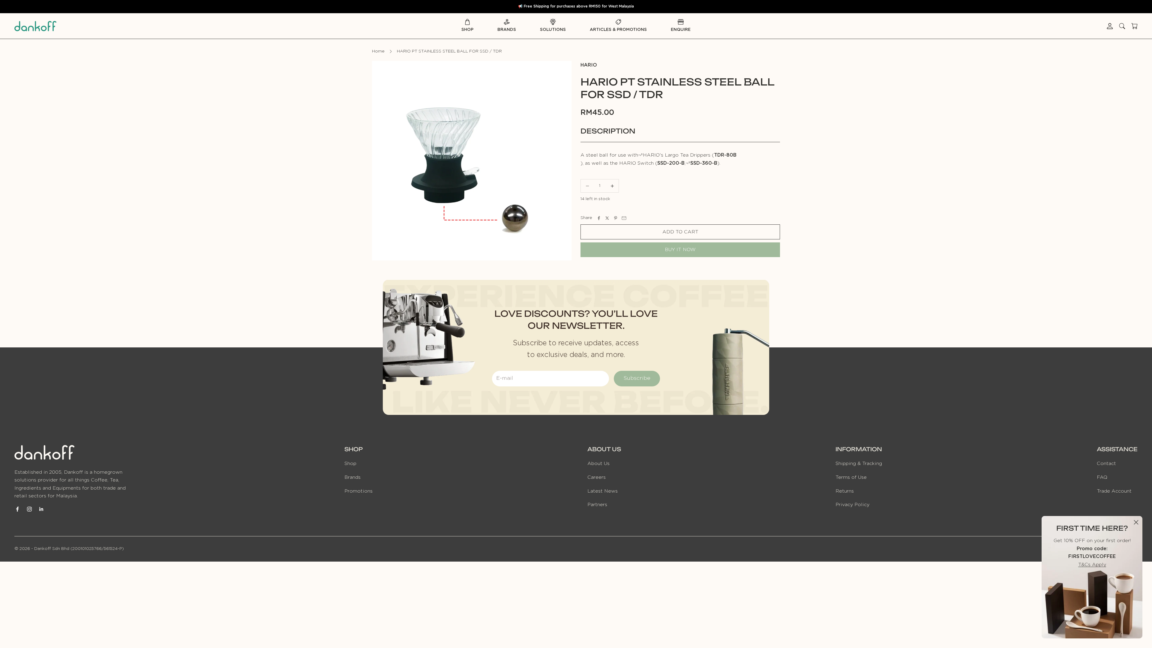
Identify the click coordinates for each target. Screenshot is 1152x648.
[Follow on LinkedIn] (41, 509)
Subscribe (636, 378)
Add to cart (680, 232)
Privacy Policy (852, 504)
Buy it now (680, 249)
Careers (596, 477)
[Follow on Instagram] (29, 509)
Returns (845, 491)
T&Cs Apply (1092, 564)
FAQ (1102, 477)
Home (378, 51)
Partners (597, 504)
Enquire (681, 30)
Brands (506, 30)
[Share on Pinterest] (615, 218)
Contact (1106, 463)
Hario (588, 65)
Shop (467, 30)
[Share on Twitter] (607, 218)
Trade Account (1114, 491)
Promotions (358, 491)
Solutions (553, 30)
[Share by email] (624, 218)
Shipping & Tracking (859, 463)
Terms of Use (851, 477)
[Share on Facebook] (598, 218)
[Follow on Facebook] (17, 509)
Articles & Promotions (618, 30)
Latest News (602, 491)
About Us (598, 463)
